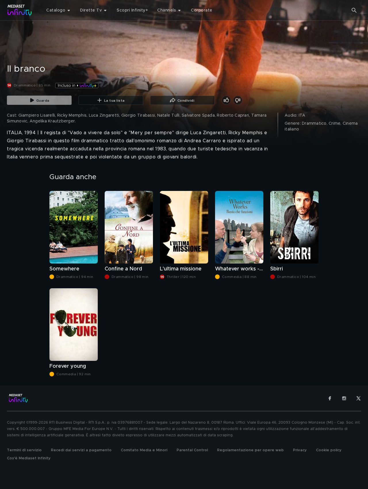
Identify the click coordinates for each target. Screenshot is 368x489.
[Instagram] (344, 398)
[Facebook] (329, 398)
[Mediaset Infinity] (19, 10)
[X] (358, 398)
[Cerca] (354, 10)
